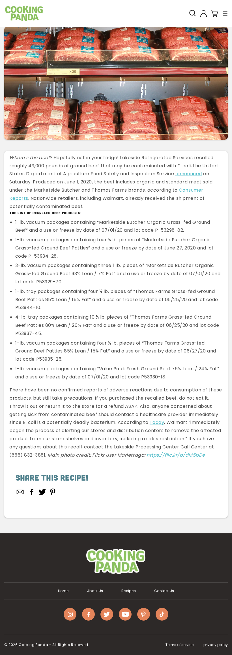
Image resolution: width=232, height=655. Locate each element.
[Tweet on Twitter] (42, 491)
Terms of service (180, 644)
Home (63, 591)
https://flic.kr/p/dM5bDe (176, 455)
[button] (225, 13)
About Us (95, 591)
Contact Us (164, 591)
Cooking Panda (33, 644)
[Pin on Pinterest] (53, 491)
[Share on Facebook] (32, 491)
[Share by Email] (20, 492)
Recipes (128, 591)
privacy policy (215, 644)
